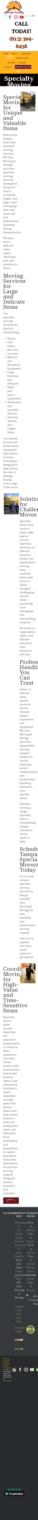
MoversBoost (7, 1381)
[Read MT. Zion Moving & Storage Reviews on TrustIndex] (14, 1494)
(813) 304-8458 (19, 1264)
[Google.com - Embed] (7, 1233)
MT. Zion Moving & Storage (19, 1290)
